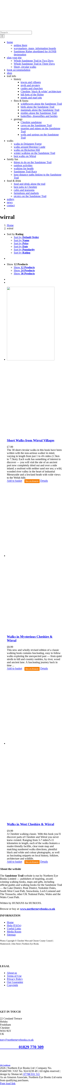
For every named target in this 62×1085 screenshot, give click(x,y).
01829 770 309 (31, 1047)
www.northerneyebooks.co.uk (37, 908)
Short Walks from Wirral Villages (30, 440)
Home (10, 922)
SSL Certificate (5, 1065)
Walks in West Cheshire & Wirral (30, 824)
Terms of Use (14, 975)
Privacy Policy (15, 979)
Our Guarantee (15, 982)
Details (44, 480)
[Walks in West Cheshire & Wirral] (34, 745)
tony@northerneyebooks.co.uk (17, 1039)
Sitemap (11, 934)
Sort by (26, 237)
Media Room (14, 931)
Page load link (8, 1083)
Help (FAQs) (14, 925)
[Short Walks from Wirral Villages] (34, 361)
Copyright (12, 985)
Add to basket (14, 480)
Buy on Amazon (32, 481)
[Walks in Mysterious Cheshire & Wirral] (34, 557)
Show (24, 267)
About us (12, 972)
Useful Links (14, 928)
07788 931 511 (31, 1074)
